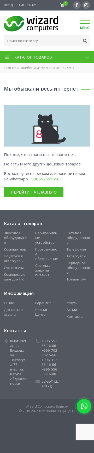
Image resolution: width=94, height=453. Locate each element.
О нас (9, 302)
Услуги (72, 302)
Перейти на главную (34, 192)
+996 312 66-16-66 (49, 362)
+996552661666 (44, 178)
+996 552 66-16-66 (49, 343)
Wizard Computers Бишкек (47, 406)
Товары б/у (76, 279)
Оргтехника (14, 267)
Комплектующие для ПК (14, 277)
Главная (10, 68)
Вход (8, 5)
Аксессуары (76, 256)
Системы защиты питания (42, 270)
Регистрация (26, 5)
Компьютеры (15, 249)
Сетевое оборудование (78, 238)
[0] (62, 5)
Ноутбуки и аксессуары (13, 258)
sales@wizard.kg (50, 383)
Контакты (75, 316)
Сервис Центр (41, 312)
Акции (72, 309)
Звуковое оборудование (15, 238)
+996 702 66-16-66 (49, 352)
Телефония (76, 249)
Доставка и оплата (14, 312)
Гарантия (43, 302)
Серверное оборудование (78, 268)
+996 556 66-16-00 (49, 371)
